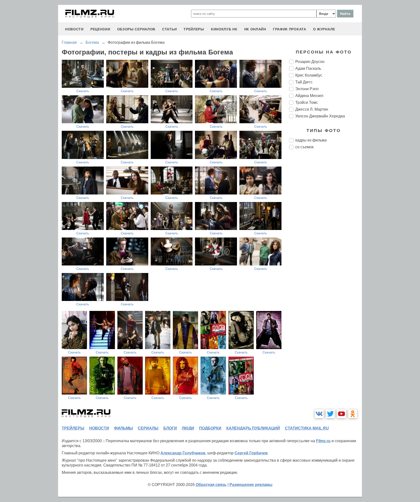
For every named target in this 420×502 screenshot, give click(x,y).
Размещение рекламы (250, 485)
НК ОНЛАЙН (255, 29)
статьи (169, 29)
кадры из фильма (311, 140)
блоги (170, 428)
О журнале (324, 29)
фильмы (123, 428)
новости (74, 29)
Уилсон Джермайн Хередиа (320, 116)
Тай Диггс (304, 82)
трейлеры (194, 29)
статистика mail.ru (307, 428)
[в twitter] (330, 413)
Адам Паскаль (308, 68)
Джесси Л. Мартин (311, 109)
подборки (210, 428)
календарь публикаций (253, 428)
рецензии (100, 29)
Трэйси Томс (306, 102)
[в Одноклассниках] (352, 413)
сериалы (148, 428)
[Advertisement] (325, 234)
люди (188, 428)
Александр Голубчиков (182, 453)
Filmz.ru (323, 441)
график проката (289, 29)
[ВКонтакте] (319, 413)
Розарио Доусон (309, 62)
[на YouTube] (341, 413)
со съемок (304, 147)
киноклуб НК (224, 29)
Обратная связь (211, 485)
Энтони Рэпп (307, 89)
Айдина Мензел (309, 96)
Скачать (82, 91)
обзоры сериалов (136, 29)
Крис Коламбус (308, 75)
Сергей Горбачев (251, 453)
